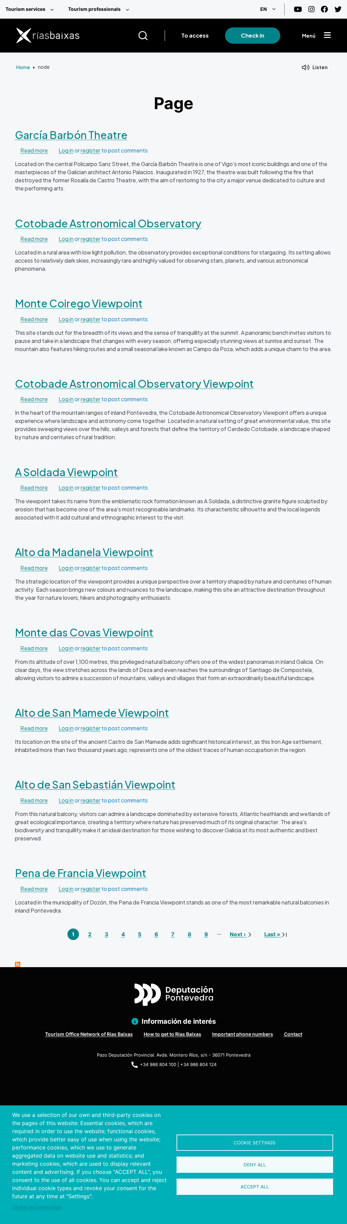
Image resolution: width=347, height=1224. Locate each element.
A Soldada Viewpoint (66, 471)
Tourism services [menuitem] (25, 9)
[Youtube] (298, 9)
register (90, 150)
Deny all (255, 1164)
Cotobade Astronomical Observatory (108, 223)
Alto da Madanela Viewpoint (84, 551)
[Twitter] (338, 9)
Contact (293, 1034)
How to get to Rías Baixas (172, 1034)
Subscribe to (17, 964)
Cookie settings (254, 1142)
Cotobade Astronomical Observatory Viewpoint (134, 383)
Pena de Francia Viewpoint (80, 872)
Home (23, 67)
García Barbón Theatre (71, 134)
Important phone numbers (242, 1034)
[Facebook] (324, 9)
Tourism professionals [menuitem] (94, 9)
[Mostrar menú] (327, 35)
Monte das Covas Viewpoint (84, 632)
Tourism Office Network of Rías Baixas (89, 1034)
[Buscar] (151, 35)
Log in (66, 150)
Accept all (255, 1186)
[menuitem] (31, 9)
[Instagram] (311, 9)
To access (195, 35)
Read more (34, 150)
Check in (252, 35)
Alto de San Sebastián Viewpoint (95, 784)
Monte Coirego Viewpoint (79, 303)
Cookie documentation (36, 1207)
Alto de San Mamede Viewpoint (92, 712)
